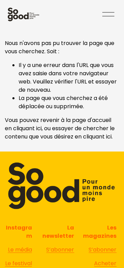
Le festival (18, 263)
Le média (20, 250)
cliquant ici (27, 128)
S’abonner (102, 250)
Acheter (105, 263)
